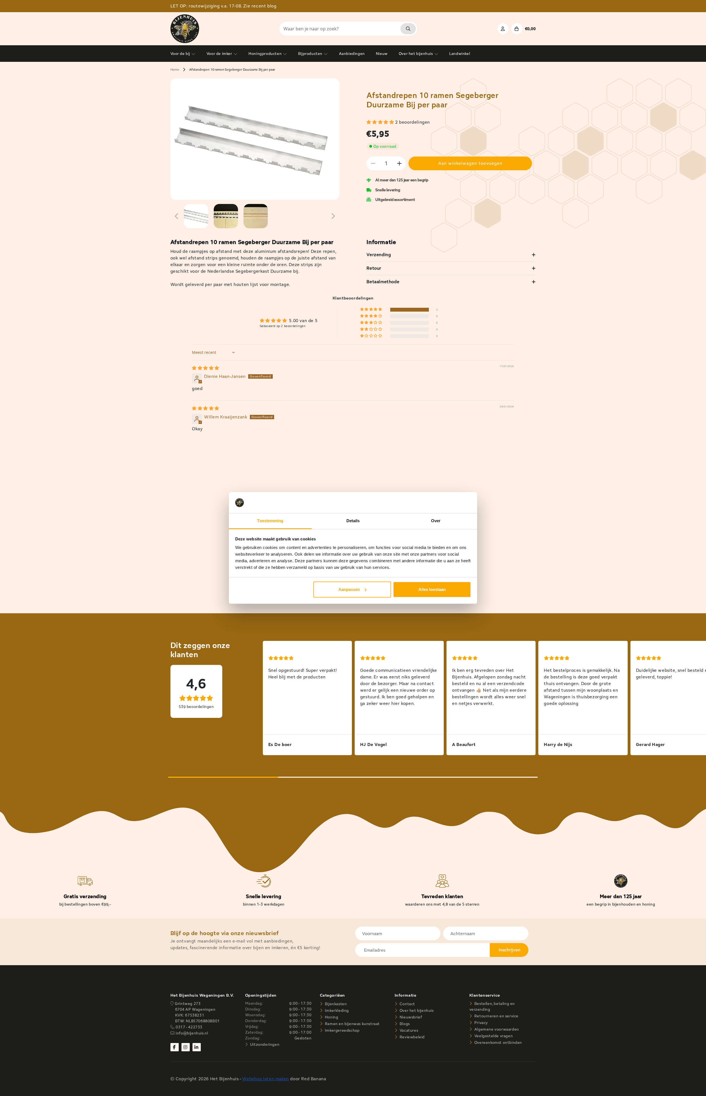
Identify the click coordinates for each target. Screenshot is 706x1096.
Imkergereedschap (341, 1030)
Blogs (404, 1023)
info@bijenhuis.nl (192, 1033)
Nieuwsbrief (410, 1017)
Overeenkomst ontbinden (497, 1042)
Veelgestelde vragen (493, 1035)
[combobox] (348, 29)
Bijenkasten (335, 1003)
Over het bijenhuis (416, 1010)
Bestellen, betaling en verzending (492, 1006)
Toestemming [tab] (270, 520)
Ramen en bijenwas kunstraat (352, 1023)
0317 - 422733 (189, 1027)
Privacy (480, 1022)
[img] (205, 368)
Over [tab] (435, 520)
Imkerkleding (336, 1010)
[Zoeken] (408, 28)
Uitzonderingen (264, 1044)
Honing (331, 1017)
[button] (381, 122)
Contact (407, 1003)
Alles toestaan (432, 589)
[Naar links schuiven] (176, 216)
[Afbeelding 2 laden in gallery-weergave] (226, 216)
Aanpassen (349, 589)
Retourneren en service (495, 1015)
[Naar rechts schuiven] (333, 216)
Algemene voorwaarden (496, 1029)
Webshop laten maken (265, 1079)
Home (174, 69)
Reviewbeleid (412, 1036)
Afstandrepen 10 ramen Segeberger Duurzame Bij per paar (232, 69)
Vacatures (408, 1030)
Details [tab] (353, 520)
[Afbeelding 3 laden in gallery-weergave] (256, 216)
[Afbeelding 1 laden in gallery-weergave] (196, 216)
